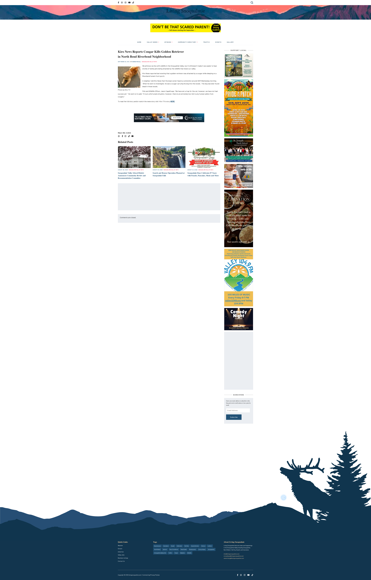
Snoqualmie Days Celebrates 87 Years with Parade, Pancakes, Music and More (203, 174)
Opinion (167, 42)
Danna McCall (136, 61)
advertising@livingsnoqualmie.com (234, 558)
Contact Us (121, 561)
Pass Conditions (174, 549)
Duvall (172, 546)
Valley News (152, 42)
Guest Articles (195, 546)
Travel (176, 553)
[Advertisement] (169, 196)
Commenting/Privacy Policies (151, 575)
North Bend (157, 549)
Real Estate (184, 549)
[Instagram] (126, 136)
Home (139, 42)
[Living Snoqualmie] (185, 11)
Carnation (165, 546)
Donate (120, 548)
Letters (210, 546)
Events (218, 42)
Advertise (121, 552)
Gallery (230, 42)
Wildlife (189, 553)
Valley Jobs (121, 555)
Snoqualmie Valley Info (149, 61)
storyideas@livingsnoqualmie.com (234, 556)
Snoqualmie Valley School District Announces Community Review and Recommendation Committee (132, 175)
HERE (172, 101)
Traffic (206, 42)
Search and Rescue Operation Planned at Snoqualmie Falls (169, 174)
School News (201, 549)
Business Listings (123, 558)
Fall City (187, 546)
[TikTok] (129, 136)
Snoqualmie (211, 549)
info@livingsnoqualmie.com (231, 554)
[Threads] (119, 136)
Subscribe (234, 417)
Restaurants (192, 549)
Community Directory (187, 42)
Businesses (157, 546)
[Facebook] (122, 136)
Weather (120, 545)
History (203, 546)
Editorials (179, 546)
